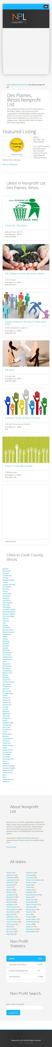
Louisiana (9, 895)
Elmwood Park (8, 770)
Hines (5, 662)
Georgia (9, 885)
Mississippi (30, 902)
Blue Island (7, 571)
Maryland (9, 897)
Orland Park (7, 725)
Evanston (6, 589)
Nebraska (29, 907)
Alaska (8, 873)
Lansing (5, 707)
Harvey (5, 591)
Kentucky (29, 892)
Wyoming (9, 934)
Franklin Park (7, 657)
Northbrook (7, 634)
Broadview (6, 668)
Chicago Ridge (8, 693)
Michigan (9, 900)
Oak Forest (6, 600)
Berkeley (6, 677)
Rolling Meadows (9, 612)
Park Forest (7, 730)
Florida (28, 882)
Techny (5, 639)
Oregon (29, 917)
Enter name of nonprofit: (15, 1004)
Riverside (6, 763)
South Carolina (11, 922)
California (10, 877)
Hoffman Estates (9, 682)
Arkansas (9, 875)
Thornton (6, 741)
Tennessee (10, 924)
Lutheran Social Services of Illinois (22, 417)
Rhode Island (31, 919)
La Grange (6, 757)
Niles (4, 775)
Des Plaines (7, 587)
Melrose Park (7, 673)
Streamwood (7, 652)
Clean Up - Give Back (16, 225)
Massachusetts (31, 895)
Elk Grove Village (9, 616)
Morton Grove (8, 630)
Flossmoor (6, 698)
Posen (5, 732)
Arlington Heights (9, 614)
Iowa (8, 887)
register (22, 840)
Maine (28, 897)
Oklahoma (10, 917)
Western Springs (9, 766)
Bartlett (5, 648)
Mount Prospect (8, 632)
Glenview (6, 621)
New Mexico (10, 912)
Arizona (29, 875)
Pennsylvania (11, 919)
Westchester (7, 666)
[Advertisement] (26, 55)
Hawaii (28, 885)
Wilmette (6, 643)
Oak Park (6, 689)
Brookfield (6, 754)
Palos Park (6, 727)
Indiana (29, 890)
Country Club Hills (9, 585)
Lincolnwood (7, 773)
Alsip (4, 777)
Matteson (6, 711)
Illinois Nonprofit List (19, 85)
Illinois (8, 890)
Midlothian (6, 714)
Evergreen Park (8, 779)
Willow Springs (8, 745)
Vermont (9, 929)
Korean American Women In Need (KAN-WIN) (26, 322)
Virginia (28, 927)
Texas (28, 924)
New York (9, 914)
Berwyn (5, 569)
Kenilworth (6, 628)
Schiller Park (7, 686)
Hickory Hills (7, 594)
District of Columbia (33, 880)
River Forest (7, 691)
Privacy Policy (11, 847)
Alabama (29, 873)
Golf (4, 623)
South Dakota (31, 922)
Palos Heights (7, 603)
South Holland (8, 739)
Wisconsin (10, 931)
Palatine (5, 625)
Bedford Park (7, 750)
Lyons (5, 761)
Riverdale (6, 782)
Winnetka (6, 646)
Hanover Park (7, 659)
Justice (5, 720)
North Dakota (11, 907)
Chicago (6, 578)
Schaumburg (7, 671)
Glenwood (6, 700)
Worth (5, 748)
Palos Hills (6, 605)
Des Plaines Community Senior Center (24, 273)
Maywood (6, 664)
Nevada (29, 912)
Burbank (6, 573)
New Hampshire (12, 909)
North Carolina (31, 905)
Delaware (9, 882)
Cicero (5, 582)
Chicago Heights (8, 580)
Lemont (5, 709)
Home (8, 85)
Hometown (7, 596)
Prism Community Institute (18, 466)
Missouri (9, 902)
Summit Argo (7, 752)
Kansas (8, 892)
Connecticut (10, 880)
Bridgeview (7, 718)
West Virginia (30, 931)
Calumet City (7, 575)
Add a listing (28, 1043)
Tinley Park (6, 743)
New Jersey (30, 909)
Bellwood (6, 650)
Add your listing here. (10, 164)
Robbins (6, 736)
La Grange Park (8, 759)
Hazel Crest (7, 702)
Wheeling (6, 641)
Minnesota (30, 900)
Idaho (28, 887)
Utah (8, 927)
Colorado (29, 877)
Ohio (28, 914)
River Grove (7, 684)
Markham (6, 598)
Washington (30, 929)
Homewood (7, 705)
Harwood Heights (9, 768)
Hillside (5, 675)
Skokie (5, 637)
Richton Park (7, 734)
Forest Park (7, 655)
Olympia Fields (8, 723)
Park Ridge (6, 607)
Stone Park (6, 680)
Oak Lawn (6, 716)
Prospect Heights (9, 609)
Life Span (9, 369)
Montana (9, 905)
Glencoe (6, 619)
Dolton (5, 696)
